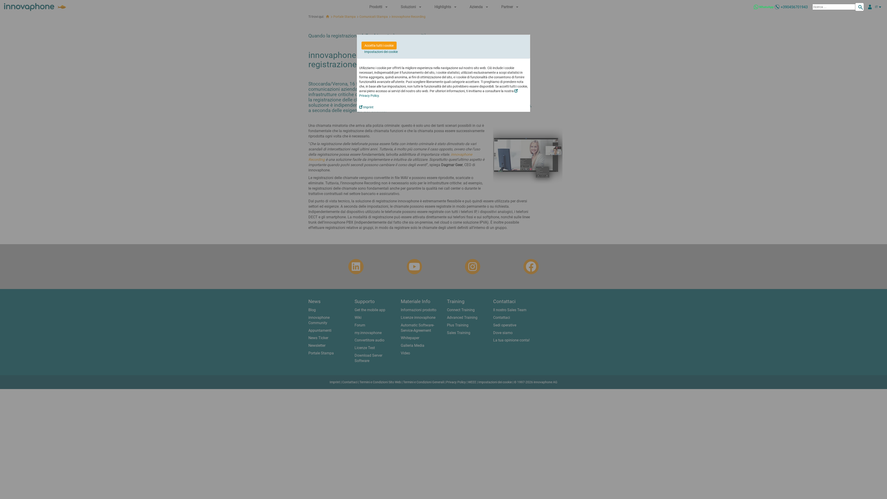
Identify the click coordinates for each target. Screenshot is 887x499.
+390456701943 (794, 7)
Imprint (368, 107)
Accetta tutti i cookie (379, 45)
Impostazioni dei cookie (381, 52)
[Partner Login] (870, 7)
